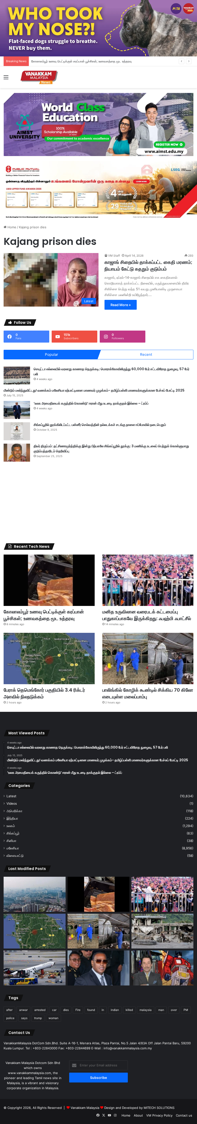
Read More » (121, 305)
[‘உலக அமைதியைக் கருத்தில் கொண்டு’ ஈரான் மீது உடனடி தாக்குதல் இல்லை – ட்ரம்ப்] (17, 410)
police (10, 1018)
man (161, 1010)
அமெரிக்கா (14, 811)
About (138, 1115)
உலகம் (10, 826)
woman (53, 1018)
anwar (23, 1010)
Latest (11, 796)
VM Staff (114, 255)
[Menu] (6, 78)
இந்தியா (12, 818)
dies (66, 1010)
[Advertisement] (98, 502)
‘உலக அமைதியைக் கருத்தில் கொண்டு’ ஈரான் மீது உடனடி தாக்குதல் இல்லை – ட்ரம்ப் (91, 403)
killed (129, 1010)
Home (11, 227)
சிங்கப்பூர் (12, 833)
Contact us (184, 1115)
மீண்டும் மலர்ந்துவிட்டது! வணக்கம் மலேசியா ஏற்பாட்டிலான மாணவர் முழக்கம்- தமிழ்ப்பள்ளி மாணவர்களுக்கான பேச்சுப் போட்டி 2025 (94, 390)
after (9, 1010)
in (103, 1010)
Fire (77, 1010)
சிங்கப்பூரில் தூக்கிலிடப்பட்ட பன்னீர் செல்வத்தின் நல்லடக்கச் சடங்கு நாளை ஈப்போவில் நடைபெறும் (100, 424)
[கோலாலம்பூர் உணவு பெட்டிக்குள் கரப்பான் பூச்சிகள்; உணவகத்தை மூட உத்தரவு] (49, 580)
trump (38, 1018)
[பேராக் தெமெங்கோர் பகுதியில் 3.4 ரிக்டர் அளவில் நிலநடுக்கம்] (49, 658)
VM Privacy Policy (159, 1115)
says (24, 1018)
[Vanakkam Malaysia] (39, 77)
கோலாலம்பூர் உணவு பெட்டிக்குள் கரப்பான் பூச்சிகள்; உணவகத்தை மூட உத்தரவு (44, 615)
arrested (39, 1010)
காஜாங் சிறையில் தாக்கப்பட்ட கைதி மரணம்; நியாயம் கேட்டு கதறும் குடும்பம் (148, 265)
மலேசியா (12, 848)
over (174, 1010)
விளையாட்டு (15, 856)
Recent (146, 354)
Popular (51, 354)
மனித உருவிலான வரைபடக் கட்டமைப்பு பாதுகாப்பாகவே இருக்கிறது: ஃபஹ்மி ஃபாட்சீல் (146, 615)
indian (115, 1010)
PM (186, 1010)
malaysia (146, 1010)
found (91, 1010)
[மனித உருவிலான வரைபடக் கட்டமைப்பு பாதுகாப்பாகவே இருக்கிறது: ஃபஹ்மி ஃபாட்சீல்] (147, 580)
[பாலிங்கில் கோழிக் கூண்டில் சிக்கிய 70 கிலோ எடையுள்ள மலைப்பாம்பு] (147, 658)
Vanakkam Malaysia (85, 1108)
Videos (11, 803)
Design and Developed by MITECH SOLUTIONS (139, 1108)
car (54, 1010)
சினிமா (11, 841)
